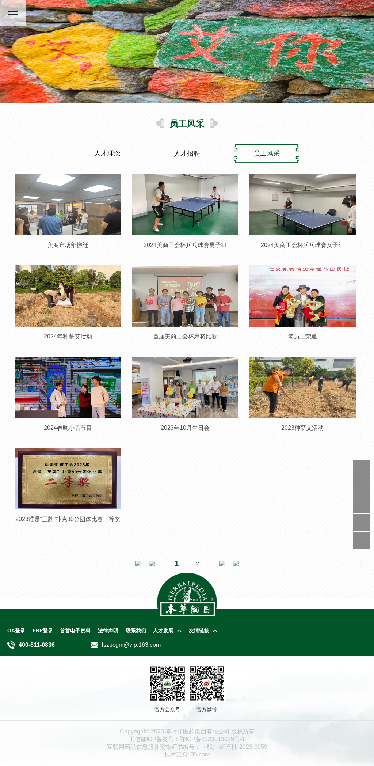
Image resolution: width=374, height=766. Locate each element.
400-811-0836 (37, 645)
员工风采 (266, 153)
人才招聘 (187, 153)
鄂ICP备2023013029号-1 (187, 739)
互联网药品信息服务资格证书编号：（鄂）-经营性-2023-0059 (187, 747)
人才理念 (107, 153)
